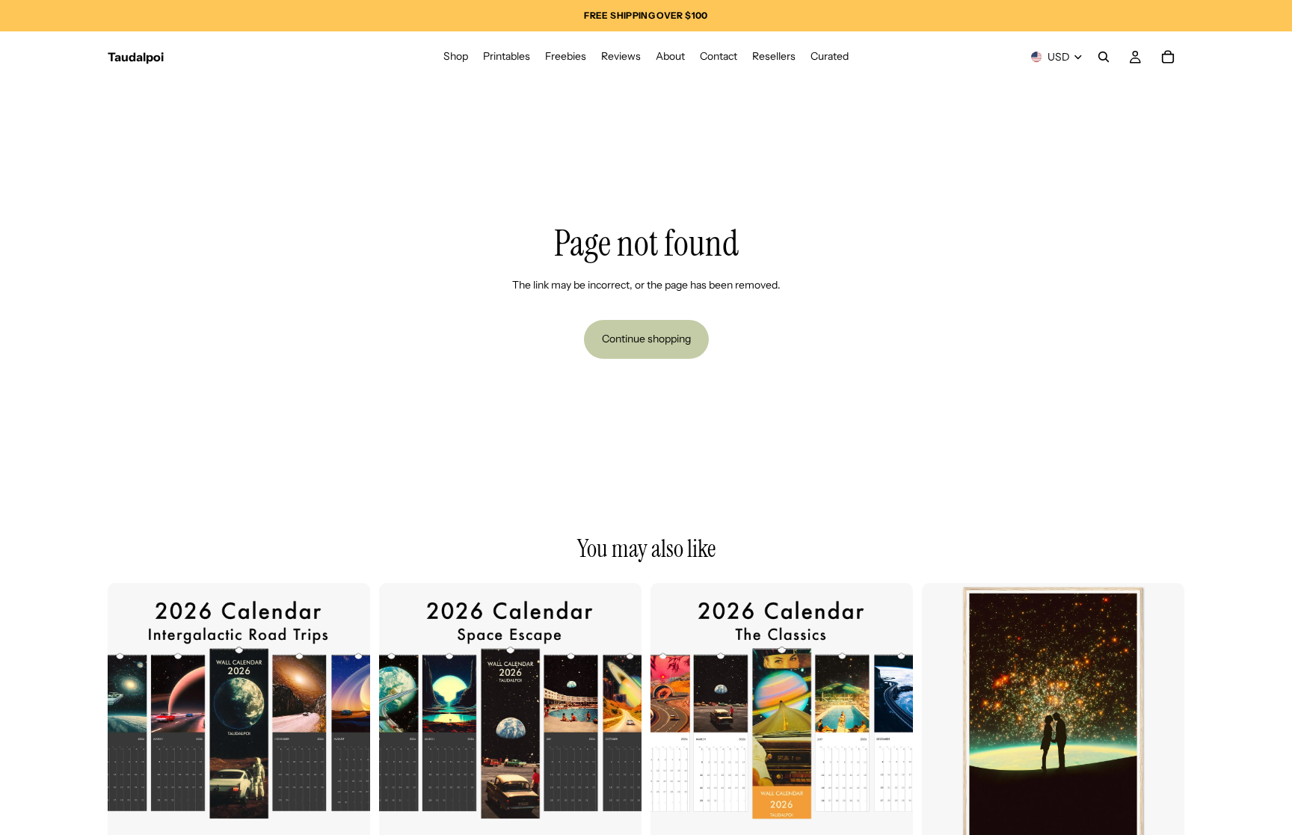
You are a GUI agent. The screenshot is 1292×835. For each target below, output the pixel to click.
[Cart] (1167, 56)
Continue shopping (646, 338)
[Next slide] (347, 714)
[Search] (1103, 56)
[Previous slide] (130, 714)
